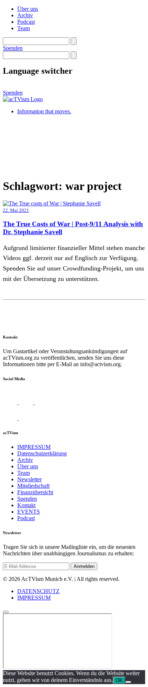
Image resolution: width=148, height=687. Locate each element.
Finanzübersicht (35, 492)
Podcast (26, 22)
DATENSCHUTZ (38, 591)
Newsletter (29, 479)
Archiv (25, 15)
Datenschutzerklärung (42, 453)
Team (23, 28)
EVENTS (28, 512)
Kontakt (26, 505)
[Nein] (128, 682)
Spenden (13, 48)
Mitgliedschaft (33, 486)
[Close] (6, 612)
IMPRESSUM (34, 447)
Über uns (27, 9)
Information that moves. (44, 111)
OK (119, 680)
